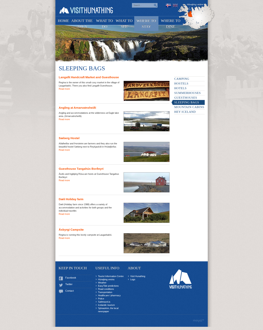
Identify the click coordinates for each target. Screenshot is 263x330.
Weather (102, 282)
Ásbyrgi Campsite (71, 229)
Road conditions (106, 289)
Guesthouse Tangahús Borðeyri (81, 168)
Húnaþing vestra (106, 279)
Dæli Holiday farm (71, 199)
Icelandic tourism (106, 305)
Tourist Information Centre (111, 276)
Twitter (68, 284)
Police (101, 298)
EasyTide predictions (108, 285)
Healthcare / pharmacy (109, 295)
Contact (69, 291)
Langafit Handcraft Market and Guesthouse (89, 77)
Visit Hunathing (137, 276)
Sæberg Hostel (69, 138)
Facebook (70, 277)
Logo (132, 279)
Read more (64, 89)
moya (198, 321)
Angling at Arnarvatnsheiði (77, 107)
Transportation (105, 292)
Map (196, 16)
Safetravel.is (104, 301)
